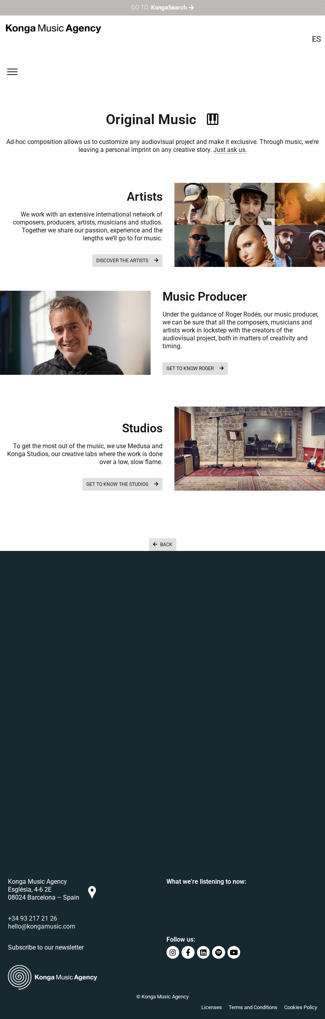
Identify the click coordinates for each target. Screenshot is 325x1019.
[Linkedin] (203, 952)
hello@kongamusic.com (41, 926)
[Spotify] (218, 952)
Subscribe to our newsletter (46, 947)
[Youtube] (234, 952)
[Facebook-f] (188, 952)
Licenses (211, 1007)
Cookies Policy (300, 1007)
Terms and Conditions (253, 1007)
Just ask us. (230, 150)
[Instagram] (172, 952)
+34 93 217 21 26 (32, 918)
